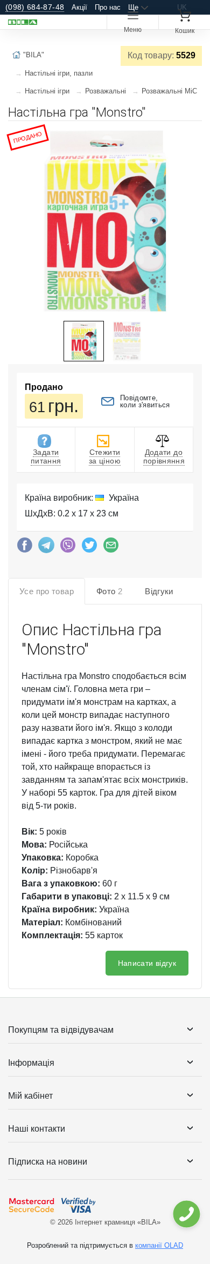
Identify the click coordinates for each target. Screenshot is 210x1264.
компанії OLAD (159, 1245)
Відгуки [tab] (159, 591)
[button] (192, 133)
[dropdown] (186, 1214)
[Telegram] (46, 548)
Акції (79, 7)
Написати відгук (147, 963)
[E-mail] (111, 548)
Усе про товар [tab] (46, 591)
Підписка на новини (47, 1161)
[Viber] (68, 548)
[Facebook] (25, 548)
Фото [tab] (109, 591)
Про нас (108, 7)
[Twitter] (89, 548)
